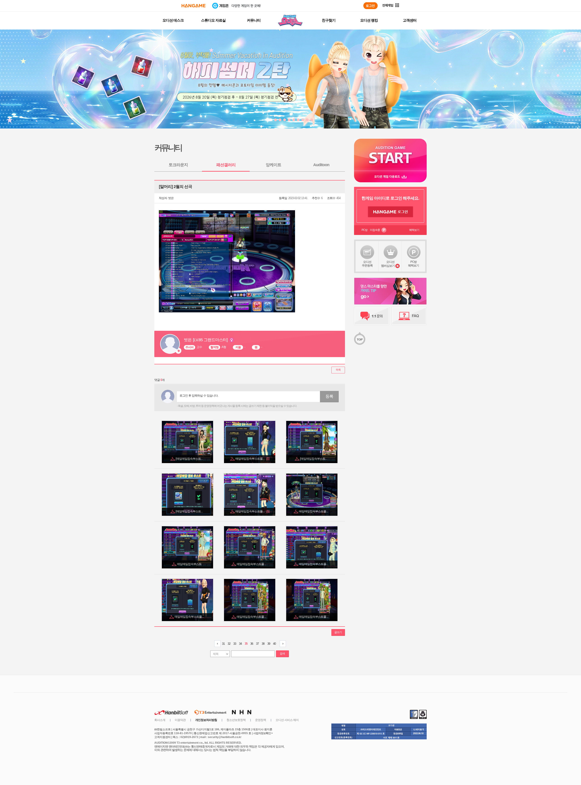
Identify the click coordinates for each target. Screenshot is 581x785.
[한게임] (193, 5)
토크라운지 (178, 165)
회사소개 (159, 720)
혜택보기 (414, 230)
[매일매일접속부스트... (190, 458)
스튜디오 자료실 (213, 20)
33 (234, 643)
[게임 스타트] (390, 155)
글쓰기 (338, 632)
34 (240, 643)
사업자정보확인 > (263, 733)
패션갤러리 (226, 165)
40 (274, 643)
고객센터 (409, 20)
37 (257, 643)
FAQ (409, 316)
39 (268, 643)
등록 (329, 396)
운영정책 (260, 720)
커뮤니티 (254, 20)
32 (229, 643)
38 (263, 643)
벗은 (171, 198)
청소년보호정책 (236, 720)
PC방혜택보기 (413, 263)
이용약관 (180, 720)
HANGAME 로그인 (390, 211)
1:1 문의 (371, 316)
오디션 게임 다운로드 (390, 176)
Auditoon (321, 165)
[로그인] (370, 5)
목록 (338, 369)
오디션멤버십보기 (388, 263)
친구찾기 (328, 20)
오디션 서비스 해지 (287, 720)
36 (251, 643)
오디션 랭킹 (369, 20)
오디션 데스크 (173, 20)
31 (223, 643)
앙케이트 (273, 165)
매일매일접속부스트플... (252, 458)
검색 (282, 653)
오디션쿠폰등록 (367, 263)
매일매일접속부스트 (189, 564)
